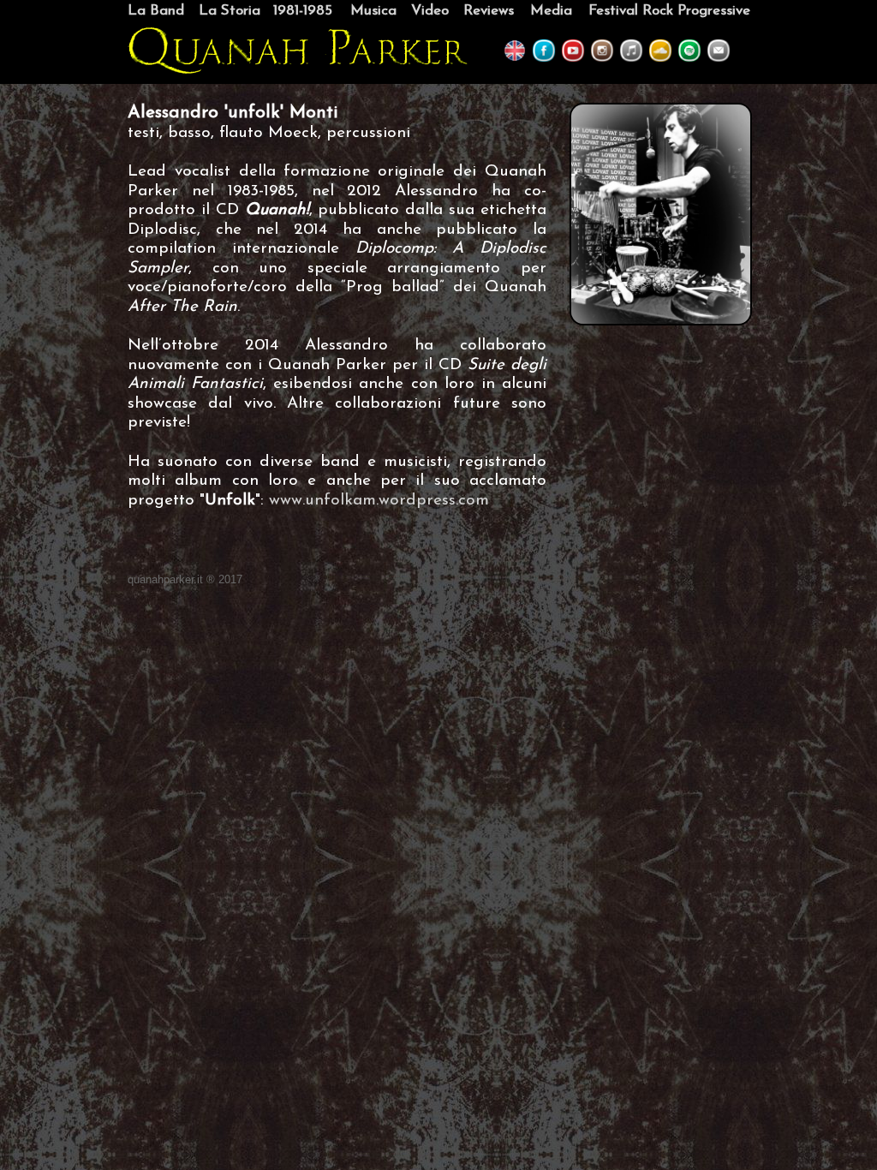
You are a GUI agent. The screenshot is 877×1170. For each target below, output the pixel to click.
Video (430, 10)
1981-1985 (302, 10)
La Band (156, 10)
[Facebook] (544, 58)
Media (551, 10)
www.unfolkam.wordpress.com (379, 500)
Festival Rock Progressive (669, 10)
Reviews (488, 10)
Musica (373, 10)
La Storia (229, 10)
